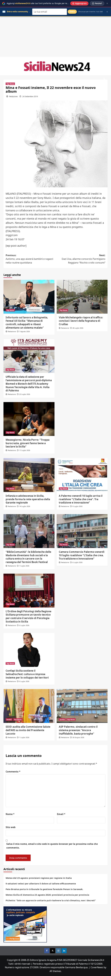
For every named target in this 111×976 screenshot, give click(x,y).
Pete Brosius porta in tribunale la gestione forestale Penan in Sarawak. (44, 889)
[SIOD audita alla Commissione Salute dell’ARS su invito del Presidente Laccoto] (28, 706)
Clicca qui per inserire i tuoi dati (90, 12)
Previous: (29, 259)
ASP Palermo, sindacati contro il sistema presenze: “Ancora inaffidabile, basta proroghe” (78, 730)
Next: (83, 259)
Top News (10, 84)
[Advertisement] (55, 37)
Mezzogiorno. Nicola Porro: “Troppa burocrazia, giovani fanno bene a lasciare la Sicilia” (27, 443)
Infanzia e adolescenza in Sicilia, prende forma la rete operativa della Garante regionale (28, 499)
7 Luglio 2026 (24, 566)
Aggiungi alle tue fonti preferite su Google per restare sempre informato (48, 3)
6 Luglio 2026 (77, 562)
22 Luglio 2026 (24, 394)
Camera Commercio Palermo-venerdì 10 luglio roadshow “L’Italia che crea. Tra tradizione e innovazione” (81, 555)
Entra (72, 11)
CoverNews (97, 967)
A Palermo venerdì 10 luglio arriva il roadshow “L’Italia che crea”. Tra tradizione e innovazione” (80, 499)
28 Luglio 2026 (77, 328)
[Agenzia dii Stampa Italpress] (25, 924)
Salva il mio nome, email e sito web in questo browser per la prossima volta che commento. (52, 845)
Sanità (9, 719)
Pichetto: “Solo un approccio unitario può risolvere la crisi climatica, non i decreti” (51, 900)
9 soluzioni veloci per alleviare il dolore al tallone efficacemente (41, 883)
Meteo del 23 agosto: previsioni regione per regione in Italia (39, 877)
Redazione (13, 96)
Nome (10, 814)
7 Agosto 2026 (24, 331)
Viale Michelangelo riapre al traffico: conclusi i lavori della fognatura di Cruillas (81, 321)
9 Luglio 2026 (77, 506)
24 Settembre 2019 (30, 96)
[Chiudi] (107, 3)
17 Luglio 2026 (24, 450)
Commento (13, 771)
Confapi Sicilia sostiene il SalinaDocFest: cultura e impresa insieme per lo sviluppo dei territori (27, 674)
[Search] (104, 79)
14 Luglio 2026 (24, 506)
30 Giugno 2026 (78, 737)
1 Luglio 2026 (24, 737)
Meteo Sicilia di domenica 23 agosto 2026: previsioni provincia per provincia (47, 894)
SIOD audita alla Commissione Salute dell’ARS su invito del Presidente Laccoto (28, 730)
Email (61, 814)
